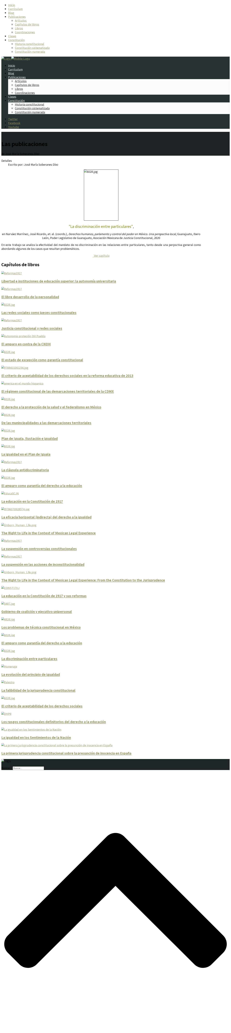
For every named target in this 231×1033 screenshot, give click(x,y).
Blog (11, 13)
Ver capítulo (101, 256)
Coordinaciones (25, 32)
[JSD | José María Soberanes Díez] (15, 59)
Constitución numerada (30, 52)
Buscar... (6, 768)
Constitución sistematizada (32, 48)
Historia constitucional (29, 44)
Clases (12, 36)
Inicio (11, 5)
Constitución (16, 40)
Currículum (15, 9)
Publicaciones (17, 17)
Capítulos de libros (27, 24)
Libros (19, 28)
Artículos (21, 20)
